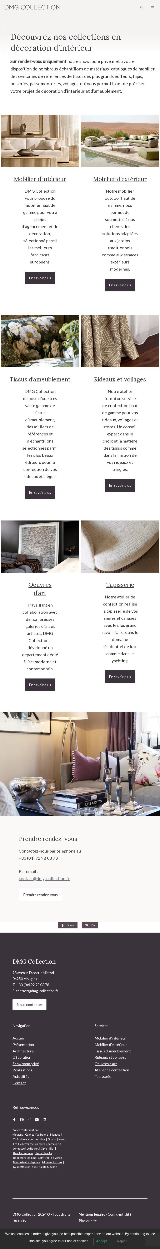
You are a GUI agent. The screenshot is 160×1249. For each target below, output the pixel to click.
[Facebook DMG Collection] (14, 1119)
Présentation (23, 1044)
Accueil (18, 1038)
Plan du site (88, 1221)
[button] (141, 7)
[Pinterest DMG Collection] (22, 1119)
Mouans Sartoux (52, 1162)
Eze (15, 1144)
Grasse (52, 1139)
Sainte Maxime (48, 1167)
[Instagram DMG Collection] (29, 1119)
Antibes (40, 1139)
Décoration (21, 1057)
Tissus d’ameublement (40, 379)
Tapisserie (120, 584)
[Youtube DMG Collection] (37, 1119)
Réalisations (22, 1070)
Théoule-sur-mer (23, 1139)
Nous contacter (29, 1004)
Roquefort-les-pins (24, 1157)
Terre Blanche (43, 1153)
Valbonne (42, 1134)
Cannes (29, 1134)
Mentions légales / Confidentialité (105, 1214)
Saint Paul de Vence (50, 1157)
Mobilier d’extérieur (120, 179)
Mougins (17, 1134)
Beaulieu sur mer (23, 1153)
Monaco (55, 1134)
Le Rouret (33, 1148)
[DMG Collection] (32, 7)
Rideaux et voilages (120, 379)
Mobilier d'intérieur (110, 1038)
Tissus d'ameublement (113, 1051)
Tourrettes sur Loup (24, 1167)
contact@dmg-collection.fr (44, 878)
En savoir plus (40, 278)
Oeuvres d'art (106, 1063)
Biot (51, 1148)
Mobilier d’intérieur (40, 179)
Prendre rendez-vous (40, 894)
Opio (44, 1148)
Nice (61, 1139)
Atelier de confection (112, 1070)
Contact (19, 1083)
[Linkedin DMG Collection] (44, 1119)
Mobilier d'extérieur (111, 1044)
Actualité (20, 1076)
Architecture (23, 1051)
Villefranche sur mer (32, 1144)
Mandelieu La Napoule (26, 1162)
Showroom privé (25, 1063)
